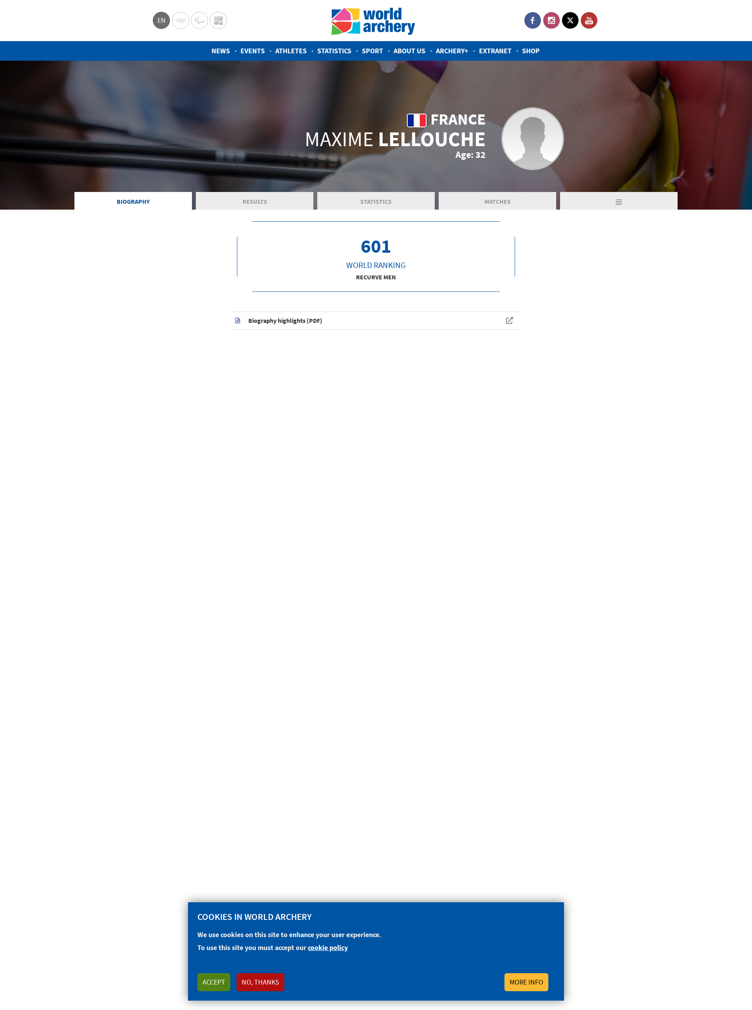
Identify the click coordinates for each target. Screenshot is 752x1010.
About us (409, 50)
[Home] (373, 20)
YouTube (589, 20)
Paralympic (199, 20)
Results (254, 201)
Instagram (551, 20)
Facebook (532, 20)
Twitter (570, 20)
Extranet (495, 50)
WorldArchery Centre (218, 20)
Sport (372, 50)
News (221, 50)
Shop (531, 50)
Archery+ (452, 50)
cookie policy (328, 947)
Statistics (334, 50)
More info (526, 981)
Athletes (291, 50)
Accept (213, 981)
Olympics (180, 20)
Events (252, 50)
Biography (133, 201)
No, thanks (260, 981)
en (161, 20)
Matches (497, 201)
